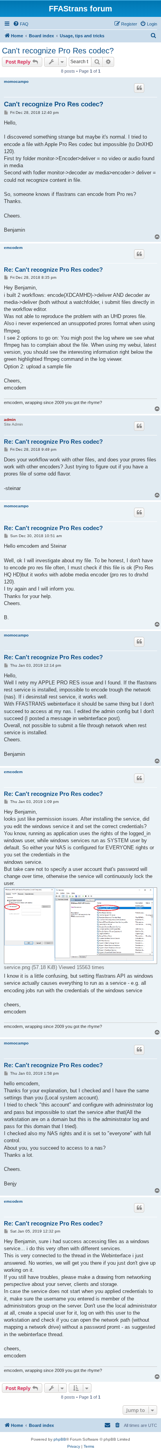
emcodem (13, 247)
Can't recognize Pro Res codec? (58, 50)
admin (10, 419)
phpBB (60, 1439)
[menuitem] (21, 24)
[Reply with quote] (139, 88)
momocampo (16, 81)
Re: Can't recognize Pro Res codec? (53, 269)
